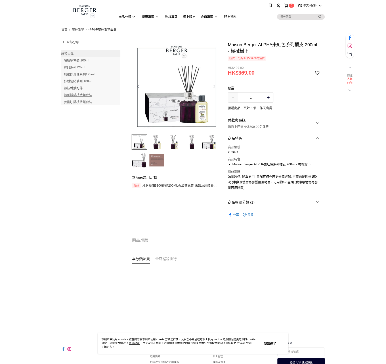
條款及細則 (219, 362)
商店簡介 (155, 356)
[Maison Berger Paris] (86, 11)
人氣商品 (350, 81)
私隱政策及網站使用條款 (164, 362)
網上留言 (218, 356)
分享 (236, 215)
